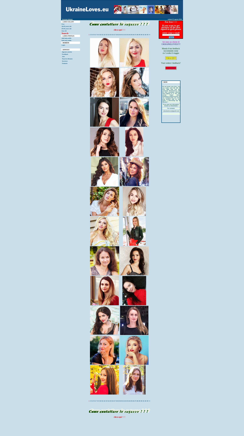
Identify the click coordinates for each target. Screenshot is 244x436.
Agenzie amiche (67, 52)
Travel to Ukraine (67, 59)
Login (63, 45)
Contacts (65, 63)
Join (63, 56)
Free (63, 24)
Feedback (65, 54)
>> (149, 34)
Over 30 (64, 31)
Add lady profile (66, 38)
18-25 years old (66, 26)
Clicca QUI (171, 58)
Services (65, 61)
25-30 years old (66, 28)
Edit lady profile (66, 40)
